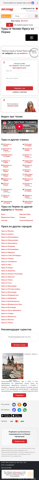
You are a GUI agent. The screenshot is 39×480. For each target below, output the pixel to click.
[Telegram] (19, 410)
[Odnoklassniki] (19, 405)
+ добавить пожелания (19, 92)
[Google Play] (6, 415)
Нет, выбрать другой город (23, 25)
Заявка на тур (6, 16)
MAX (29, 3)
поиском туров (12, 106)
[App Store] (17, 415)
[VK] (14, 405)
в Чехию (17, 209)
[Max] (32, 3)
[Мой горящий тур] (7, 9)
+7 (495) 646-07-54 (27, 8)
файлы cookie (17, 472)
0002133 (33, 478)
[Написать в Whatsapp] (25, 410)
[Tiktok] (25, 405)
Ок (30, 474)
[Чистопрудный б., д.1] (37, 8)
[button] (31, 37)
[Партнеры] (18, 421)
